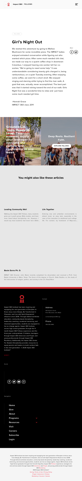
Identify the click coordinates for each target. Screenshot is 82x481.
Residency (42, 468)
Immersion (37, 466)
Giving (32, 472)
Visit (11, 426)
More (6, 355)
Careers (13, 431)
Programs (14, 418)
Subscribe (14, 435)
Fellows (17, 34)
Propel (45, 466)
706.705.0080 (49, 324)
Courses (41, 476)
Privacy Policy (48, 472)
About (12, 414)
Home (12, 405)
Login (12, 439)
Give (11, 409)
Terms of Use (39, 472)
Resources (14, 422)
